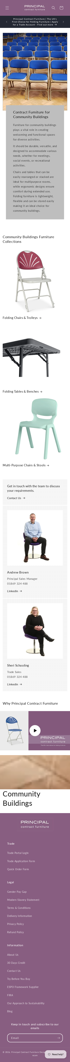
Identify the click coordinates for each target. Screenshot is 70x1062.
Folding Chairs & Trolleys (20, 318)
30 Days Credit (16, 962)
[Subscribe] (58, 1038)
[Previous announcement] (7, 22)
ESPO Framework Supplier (23, 986)
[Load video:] (35, 730)
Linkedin (12, 591)
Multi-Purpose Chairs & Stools (24, 465)
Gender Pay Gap (17, 891)
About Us (12, 954)
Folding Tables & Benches (21, 391)
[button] (7, 8)
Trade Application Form (21, 861)
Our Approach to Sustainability (26, 1003)
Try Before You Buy (18, 978)
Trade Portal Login (18, 852)
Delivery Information (19, 915)
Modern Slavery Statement (23, 899)
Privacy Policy (15, 923)
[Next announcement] (63, 22)
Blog (9, 1011)
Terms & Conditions (19, 907)
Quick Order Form (18, 869)
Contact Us (14, 498)
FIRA (10, 995)
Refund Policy (15, 932)
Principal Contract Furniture (25, 1052)
